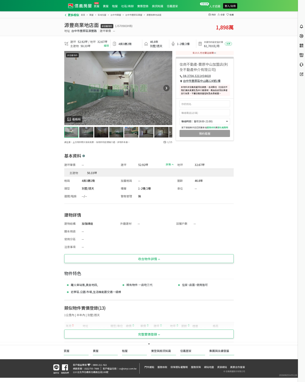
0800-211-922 (100, 364)
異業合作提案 (237, 367)
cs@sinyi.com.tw (127, 368)
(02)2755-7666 (91, 368)
